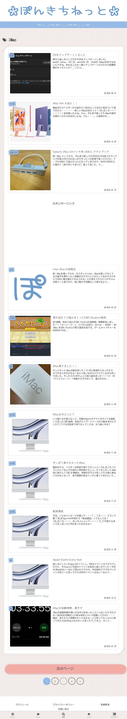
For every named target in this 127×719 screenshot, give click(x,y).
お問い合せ (63, 709)
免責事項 (105, 705)
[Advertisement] (63, 229)
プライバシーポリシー (63, 705)
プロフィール (21, 705)
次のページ (65, 668)
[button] (117, 521)
